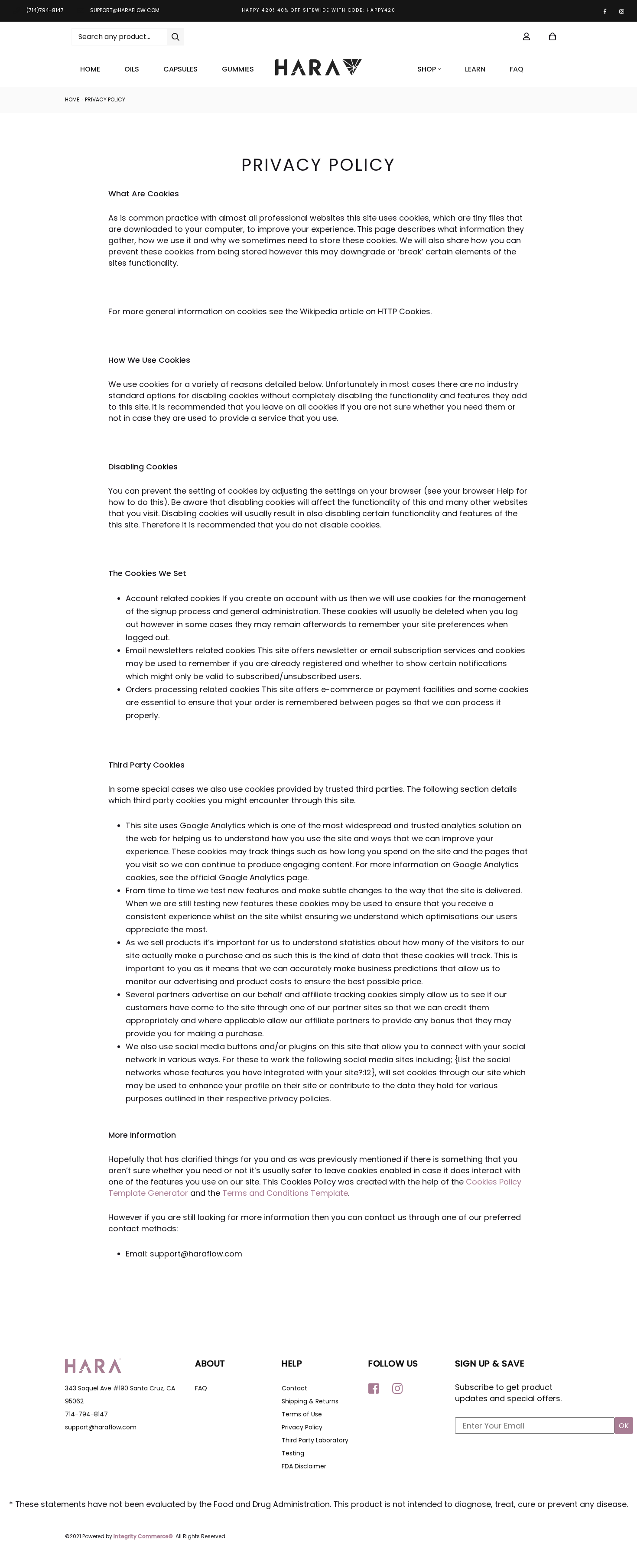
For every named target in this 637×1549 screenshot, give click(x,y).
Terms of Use (302, 1414)
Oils (131, 69)
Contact (294, 1388)
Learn (475, 69)
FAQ (516, 69)
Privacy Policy (302, 1427)
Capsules (180, 69)
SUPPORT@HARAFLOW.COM (124, 10)
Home (90, 69)
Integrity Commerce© (143, 1536)
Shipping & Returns (310, 1401)
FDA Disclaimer (304, 1466)
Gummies (238, 69)
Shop (426, 69)
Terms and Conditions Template (285, 1193)
